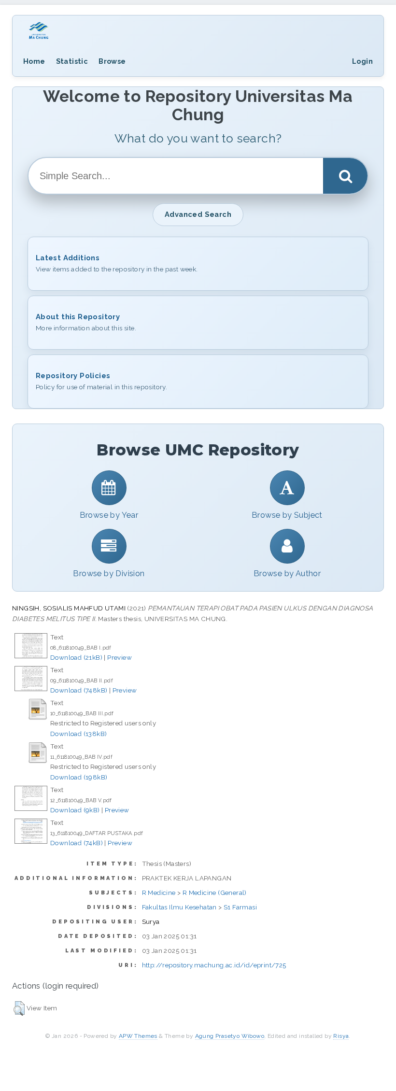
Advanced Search (198, 214)
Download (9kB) (75, 810)
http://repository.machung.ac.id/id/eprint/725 (214, 965)
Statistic (72, 61)
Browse (112, 61)
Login (362, 61)
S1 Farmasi (240, 907)
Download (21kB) (76, 657)
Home (34, 61)
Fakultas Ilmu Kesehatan (179, 907)
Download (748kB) (78, 690)
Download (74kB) (76, 843)
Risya (341, 1036)
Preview (119, 657)
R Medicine (159, 892)
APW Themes (138, 1036)
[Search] (345, 176)
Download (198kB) (78, 777)
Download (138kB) (78, 733)
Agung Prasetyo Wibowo (229, 1036)
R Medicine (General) (215, 892)
